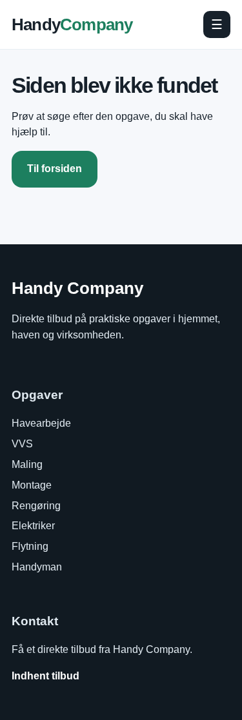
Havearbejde (41, 423)
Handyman (37, 566)
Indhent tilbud (45, 675)
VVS (22, 443)
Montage (32, 485)
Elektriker (33, 525)
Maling (27, 464)
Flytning (30, 546)
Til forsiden (54, 168)
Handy (72, 24)
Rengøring (36, 505)
